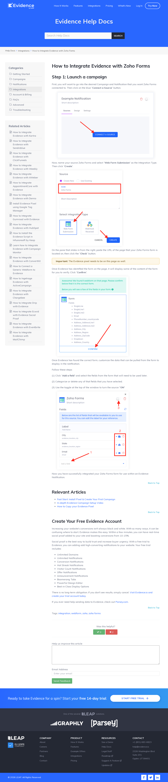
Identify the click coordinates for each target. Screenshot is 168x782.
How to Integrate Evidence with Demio (24, 196)
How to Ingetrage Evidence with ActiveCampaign (22, 282)
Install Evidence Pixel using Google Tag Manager (24, 207)
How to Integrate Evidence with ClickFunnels (22, 157)
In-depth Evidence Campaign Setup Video (80, 502)
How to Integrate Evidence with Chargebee (22, 294)
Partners (44, 751)
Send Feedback (62, 680)
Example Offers (78, 751)
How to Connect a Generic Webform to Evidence (24, 270)
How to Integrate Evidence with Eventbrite (26, 325)
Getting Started (21, 74)
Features (78, 5)
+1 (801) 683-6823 (142, 742)
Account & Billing (22, 94)
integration (64, 613)
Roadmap (106, 756)
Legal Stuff (107, 751)
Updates (106, 765)
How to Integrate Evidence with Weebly (25, 167)
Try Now (152, 5)
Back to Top (153, 483)
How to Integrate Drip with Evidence (25, 304)
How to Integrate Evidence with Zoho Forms (53, 50)
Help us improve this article (67, 643)
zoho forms (95, 613)
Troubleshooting (22, 109)
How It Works (61, 5)
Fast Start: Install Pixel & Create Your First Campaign (86, 499)
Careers (43, 746)
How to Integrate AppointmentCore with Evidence (25, 186)
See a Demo (107, 742)
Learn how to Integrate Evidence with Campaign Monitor (27, 249)
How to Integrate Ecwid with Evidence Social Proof (26, 315)
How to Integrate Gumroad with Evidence (26, 217)
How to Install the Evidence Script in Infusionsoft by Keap (24, 237)
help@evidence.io (141, 746)
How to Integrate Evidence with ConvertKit (27, 259)
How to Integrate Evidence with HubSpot (26, 226)
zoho (85, 613)
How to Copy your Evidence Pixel (75, 506)
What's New (124, 5)
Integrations (94, 5)
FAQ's (16, 99)
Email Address (60, 669)
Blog (42, 756)
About (42, 742)
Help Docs (10, 50)
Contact (43, 760)
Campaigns (19, 79)
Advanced (18, 104)
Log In (139, 5)
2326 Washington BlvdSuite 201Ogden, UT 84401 (144, 755)
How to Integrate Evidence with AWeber (25, 175)
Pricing (109, 5)
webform (76, 613)
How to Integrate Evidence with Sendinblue (22, 144)
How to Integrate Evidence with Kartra (24, 134)
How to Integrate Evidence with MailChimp (22, 336)
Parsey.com (122, 601)
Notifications (20, 84)
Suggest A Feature (110, 760)
